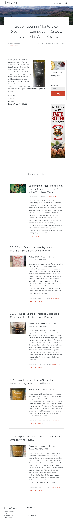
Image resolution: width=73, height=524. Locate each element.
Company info (8, 517)
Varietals (45, 511)
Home (7, 10)
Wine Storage (47, 513)
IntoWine (11, 3)
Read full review (35, 301)
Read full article (34, 236)
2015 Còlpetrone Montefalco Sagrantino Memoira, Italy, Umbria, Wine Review (32, 381)
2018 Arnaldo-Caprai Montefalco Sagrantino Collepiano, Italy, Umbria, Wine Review (34, 315)
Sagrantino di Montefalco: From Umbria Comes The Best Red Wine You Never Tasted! (46, 189)
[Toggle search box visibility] (66, 3)
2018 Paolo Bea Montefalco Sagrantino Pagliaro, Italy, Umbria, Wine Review (31, 249)
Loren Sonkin (14, 46)
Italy (63, 43)
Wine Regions (31, 515)
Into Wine (11, 508)
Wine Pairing (31, 513)
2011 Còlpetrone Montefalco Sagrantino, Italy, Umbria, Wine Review (35, 438)
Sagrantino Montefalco (54, 43)
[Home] (5, 2)
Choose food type (55, 85)
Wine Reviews (31, 511)
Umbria (42, 43)
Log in (5, 513)
